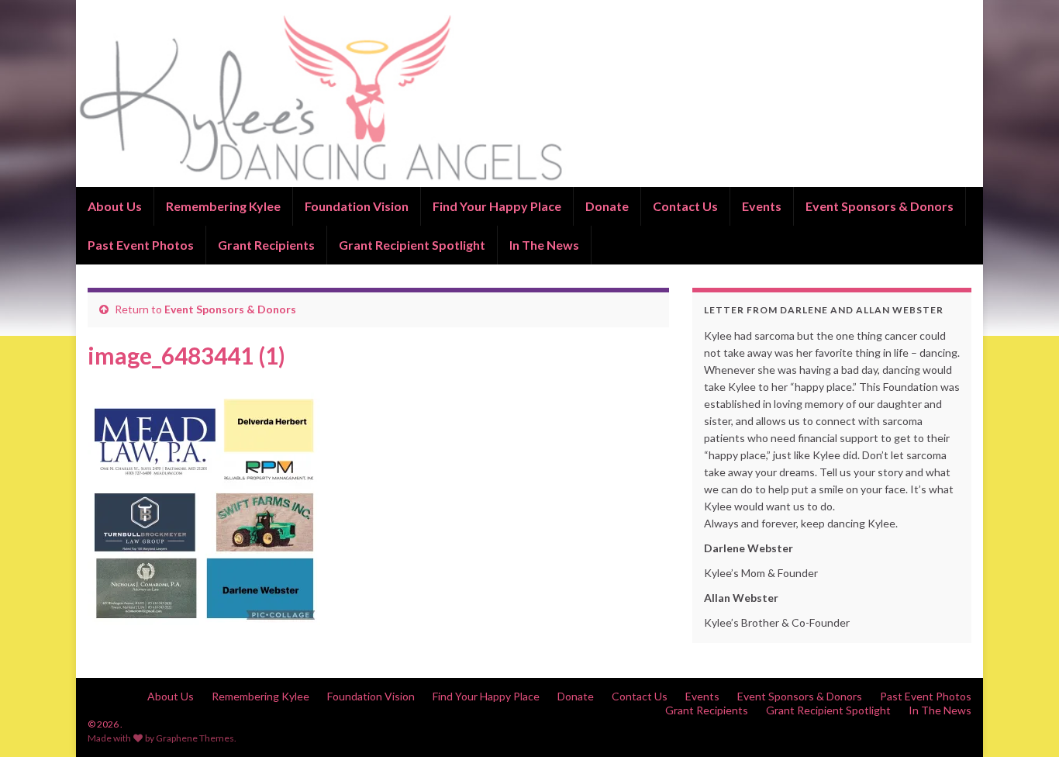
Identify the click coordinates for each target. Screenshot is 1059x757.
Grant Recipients (266, 244)
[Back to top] (1024, 722)
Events (761, 206)
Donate (607, 206)
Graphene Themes (195, 738)
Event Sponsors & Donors (879, 206)
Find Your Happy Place (497, 206)
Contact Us (685, 206)
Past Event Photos (141, 244)
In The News (544, 244)
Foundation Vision (357, 206)
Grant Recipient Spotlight (412, 244)
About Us (115, 206)
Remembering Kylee (223, 206)
